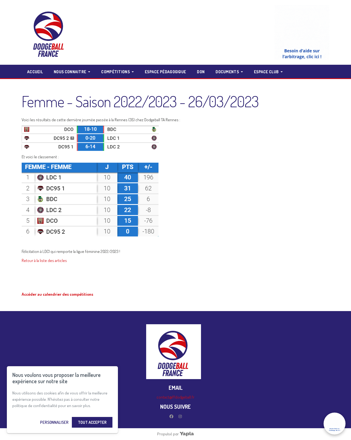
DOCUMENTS (227, 71)
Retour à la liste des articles (44, 260)
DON (201, 71)
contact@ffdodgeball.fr (175, 397)
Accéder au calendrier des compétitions (57, 294)
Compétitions (115, 71)
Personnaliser (54, 422)
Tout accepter (92, 422)
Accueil (35, 71)
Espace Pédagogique (165, 71)
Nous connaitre (70, 71)
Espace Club (266, 71)
